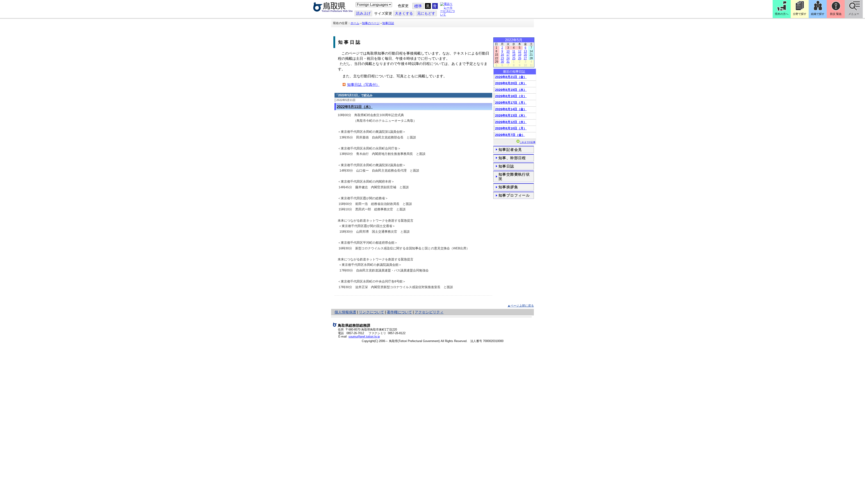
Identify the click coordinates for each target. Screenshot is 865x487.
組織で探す (817, 14)
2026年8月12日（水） (511, 122)
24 (508, 58)
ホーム (355, 23)
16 (502, 54)
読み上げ (363, 13)
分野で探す (799, 14)
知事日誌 (388, 23)
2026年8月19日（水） (511, 90)
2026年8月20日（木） (511, 83)
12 (519, 51)
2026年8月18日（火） (511, 96)
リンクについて (371, 312)
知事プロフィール (514, 195)
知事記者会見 (510, 150)
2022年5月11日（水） (355, 107)
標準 (418, 6)
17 (508, 54)
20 (525, 54)
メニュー (853, 14)
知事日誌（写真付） (363, 85)
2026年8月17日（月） (511, 102)
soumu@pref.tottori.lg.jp (364, 336)
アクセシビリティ (429, 312)
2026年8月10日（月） (511, 128)
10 (508, 51)
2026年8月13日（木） (511, 115)
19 (519, 54)
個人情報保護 (345, 312)
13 (525, 51)
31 (508, 61)
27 (525, 58)
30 (502, 61)
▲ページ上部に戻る (521, 305)
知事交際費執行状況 (514, 176)
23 (502, 58)
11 (513, 51)
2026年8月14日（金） (511, 109)
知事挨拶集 (508, 187)
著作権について (399, 312)
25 (513, 58)
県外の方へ (781, 14)
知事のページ (371, 23)
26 (519, 58)
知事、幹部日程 (512, 158)
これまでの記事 (527, 142)
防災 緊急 (836, 14)
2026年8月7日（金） (510, 135)
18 (513, 54)
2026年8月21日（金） (511, 77)
